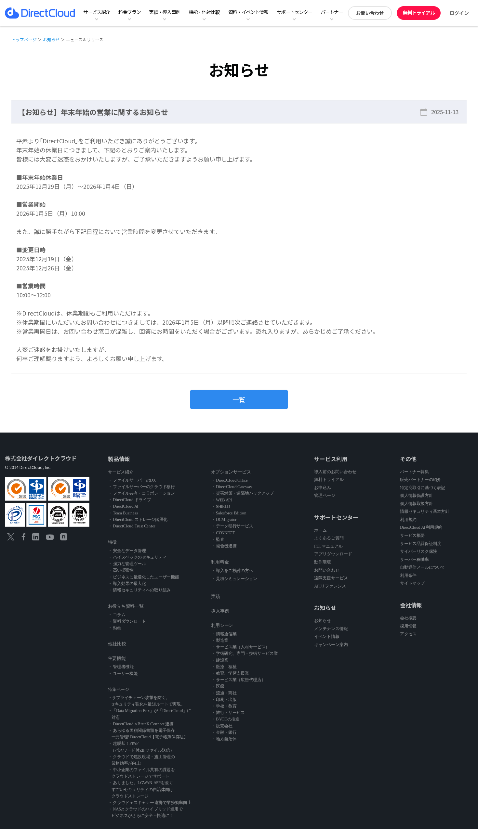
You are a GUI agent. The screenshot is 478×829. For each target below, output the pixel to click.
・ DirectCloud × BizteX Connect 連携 (141, 723)
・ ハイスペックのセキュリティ (137, 557)
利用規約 (408, 519)
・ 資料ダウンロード (127, 621)
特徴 (112, 542)
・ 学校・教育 (224, 706)
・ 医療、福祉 (224, 666)
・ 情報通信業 (224, 633)
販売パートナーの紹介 (420, 479)
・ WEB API (221, 500)
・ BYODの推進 (225, 719)
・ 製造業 (220, 640)
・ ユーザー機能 (123, 673)
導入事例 (220, 611)
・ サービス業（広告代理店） (238, 679)
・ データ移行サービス (232, 526)
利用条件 (408, 575)
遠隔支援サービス (331, 578)
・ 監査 (217, 539)
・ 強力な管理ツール (127, 563)
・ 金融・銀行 (224, 732)
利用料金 (220, 562)
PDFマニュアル (328, 546)
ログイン (459, 12)
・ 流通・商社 (224, 693)
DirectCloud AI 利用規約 (421, 527)
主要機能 (117, 658)
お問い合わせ (369, 12)
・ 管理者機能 (121, 666)
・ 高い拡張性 (121, 570)
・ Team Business (123, 513)
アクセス (408, 633)
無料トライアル (419, 12)
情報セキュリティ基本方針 (424, 511)
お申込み (322, 487)
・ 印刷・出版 (224, 699)
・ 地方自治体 (224, 738)
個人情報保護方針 (416, 495)
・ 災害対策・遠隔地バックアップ (242, 493)
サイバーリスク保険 (418, 551)
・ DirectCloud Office (229, 480)
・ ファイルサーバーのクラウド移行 (141, 486)
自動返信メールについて (422, 567)
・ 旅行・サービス (228, 712)
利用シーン (222, 625)
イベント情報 (326, 636)
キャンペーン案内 (331, 644)
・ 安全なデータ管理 (127, 550)
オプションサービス (231, 472)
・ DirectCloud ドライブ (129, 499)
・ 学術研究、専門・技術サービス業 (244, 653)
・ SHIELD (220, 506)
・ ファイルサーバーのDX (132, 480)
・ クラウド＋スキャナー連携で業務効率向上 (150, 802)
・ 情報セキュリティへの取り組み (139, 590)
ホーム (320, 530)
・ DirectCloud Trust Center (131, 526)
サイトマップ (412, 583)
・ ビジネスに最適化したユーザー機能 (143, 577)
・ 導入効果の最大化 (127, 583)
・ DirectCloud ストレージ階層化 (137, 519)
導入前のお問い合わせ (335, 471)
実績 (215, 596)
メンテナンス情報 (331, 628)
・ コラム (117, 614)
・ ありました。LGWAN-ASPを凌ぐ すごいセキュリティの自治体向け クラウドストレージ (140, 789)
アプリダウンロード (333, 553)
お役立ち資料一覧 (126, 606)
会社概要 (408, 617)
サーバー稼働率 (414, 559)
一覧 (239, 399)
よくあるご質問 (329, 538)
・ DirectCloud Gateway (231, 486)
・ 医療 (217, 686)
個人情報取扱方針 (416, 503)
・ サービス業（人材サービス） (240, 646)
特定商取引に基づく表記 (422, 487)
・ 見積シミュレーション (234, 578)
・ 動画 (114, 627)
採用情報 (408, 626)
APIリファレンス (330, 586)
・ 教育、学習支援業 (230, 673)
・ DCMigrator (223, 519)
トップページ (24, 39)
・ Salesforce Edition (228, 513)
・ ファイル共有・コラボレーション (141, 493)
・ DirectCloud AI (123, 506)
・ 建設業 (220, 660)
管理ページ (324, 495)
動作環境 (322, 562)
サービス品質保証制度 (420, 543)
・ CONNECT (223, 532)
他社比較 (117, 643)
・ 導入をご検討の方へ (232, 570)
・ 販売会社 (221, 725)
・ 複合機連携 (224, 545)
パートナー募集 (414, 471)
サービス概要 (412, 535)
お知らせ (51, 39)
